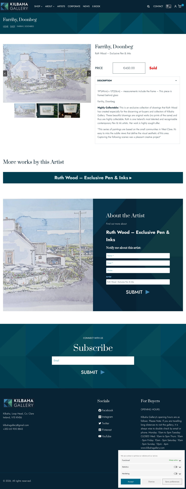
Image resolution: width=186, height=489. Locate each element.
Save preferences (172, 481)
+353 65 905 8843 (13, 429)
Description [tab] (104, 80)
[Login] (175, 6)
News (86, 6)
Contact (158, 6)
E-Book (96, 6)
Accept (130, 481)
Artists (61, 6)
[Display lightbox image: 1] (47, 73)
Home (5, 26)
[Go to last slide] (5, 73)
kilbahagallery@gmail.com (16, 425)
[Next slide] (89, 73)
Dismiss (151, 481)
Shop (12, 26)
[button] (25, 110)
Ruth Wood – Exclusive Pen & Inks (113, 53)
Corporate (74, 6)
